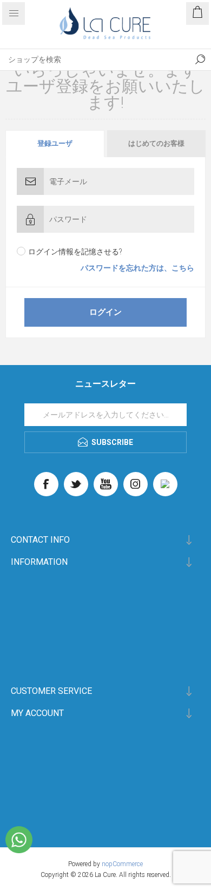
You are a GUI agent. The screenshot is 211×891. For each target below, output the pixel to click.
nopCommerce (122, 864)
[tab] (55, 143)
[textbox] (94, 59)
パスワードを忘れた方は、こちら (137, 268)
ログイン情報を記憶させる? (75, 251)
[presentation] (54, 143)
